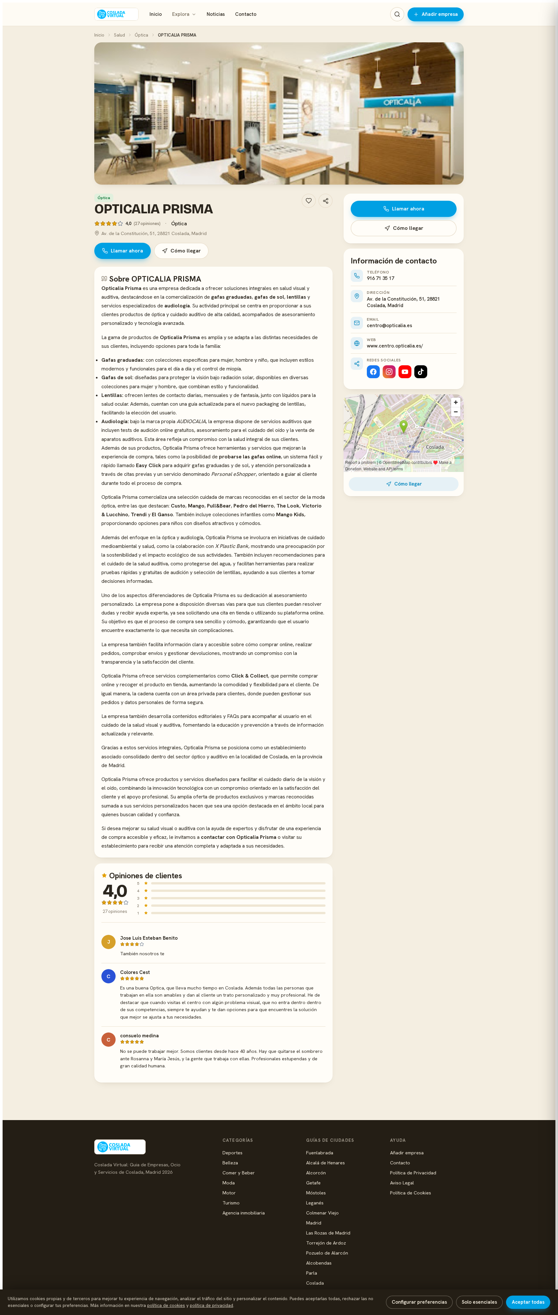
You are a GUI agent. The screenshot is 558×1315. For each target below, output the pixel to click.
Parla (311, 1273)
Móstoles (316, 1193)
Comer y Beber (238, 1173)
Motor (229, 1193)
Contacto (245, 14)
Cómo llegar (185, 250)
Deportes (232, 1152)
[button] (279, 113)
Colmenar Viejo (322, 1213)
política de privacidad (211, 1305)
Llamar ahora (127, 250)
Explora (180, 14)
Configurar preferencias (419, 1302)
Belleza (230, 1163)
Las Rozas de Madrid (328, 1233)
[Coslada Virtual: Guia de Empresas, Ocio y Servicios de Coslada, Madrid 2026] (116, 14)
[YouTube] (404, 371)
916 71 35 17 (380, 278)
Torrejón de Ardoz (326, 1243)
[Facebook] (373, 371)
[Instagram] (389, 371)
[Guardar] (309, 201)
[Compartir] (325, 201)
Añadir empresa (440, 14)
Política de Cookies (410, 1193)
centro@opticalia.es (389, 325)
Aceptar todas (528, 1302)
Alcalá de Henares (325, 1163)
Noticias (216, 14)
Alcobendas (319, 1263)
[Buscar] (397, 14)
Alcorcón (316, 1173)
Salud (119, 35)
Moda (228, 1183)
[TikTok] (420, 371)
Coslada (315, 1283)
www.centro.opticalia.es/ (395, 346)
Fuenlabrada (319, 1152)
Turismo (231, 1203)
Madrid (313, 1223)
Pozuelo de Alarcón (327, 1253)
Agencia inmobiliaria (243, 1213)
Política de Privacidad (413, 1173)
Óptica (141, 35)
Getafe (313, 1183)
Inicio (156, 14)
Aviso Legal (402, 1183)
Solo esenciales (479, 1302)
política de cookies (166, 1305)
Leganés (315, 1203)
